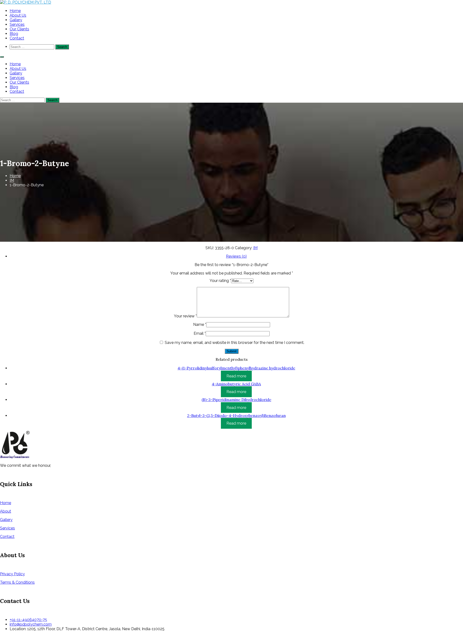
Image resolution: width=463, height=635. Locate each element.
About (5, 511)
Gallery (16, 20)
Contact (17, 38)
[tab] (236, 256)
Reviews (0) (236, 256)
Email (200, 333)
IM (12, 180)
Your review (185, 316)
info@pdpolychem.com (31, 624)
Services (17, 24)
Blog (14, 33)
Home (15, 10)
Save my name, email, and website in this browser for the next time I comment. (234, 342)
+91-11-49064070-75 (28, 619)
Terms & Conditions (17, 582)
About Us (18, 15)
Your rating (220, 280)
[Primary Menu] (2, 57)
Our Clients (19, 29)
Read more (236, 376)
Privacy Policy (12, 574)
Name (199, 324)
